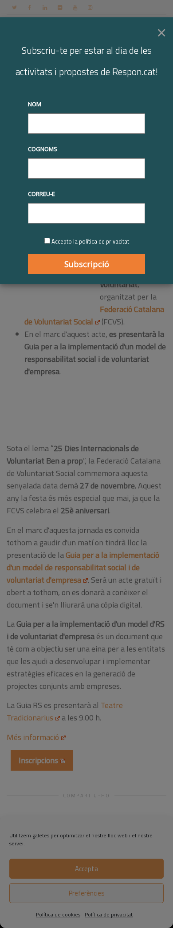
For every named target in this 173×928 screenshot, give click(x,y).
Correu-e (41, 194)
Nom (34, 104)
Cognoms (42, 149)
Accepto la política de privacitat (90, 241)
